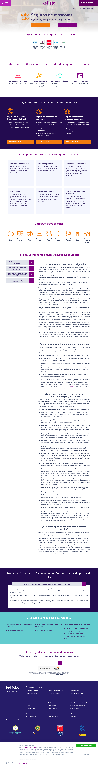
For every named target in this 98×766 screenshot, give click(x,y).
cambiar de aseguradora (66, 386)
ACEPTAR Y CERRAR (86, 745)
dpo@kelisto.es (62, 673)
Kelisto (74, 8)
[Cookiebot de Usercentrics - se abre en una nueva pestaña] (9, 763)
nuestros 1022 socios (30, 747)
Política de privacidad (59, 674)
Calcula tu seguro (87, 3)
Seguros (79, 8)
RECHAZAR (86, 754)
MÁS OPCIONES (23, 763)
